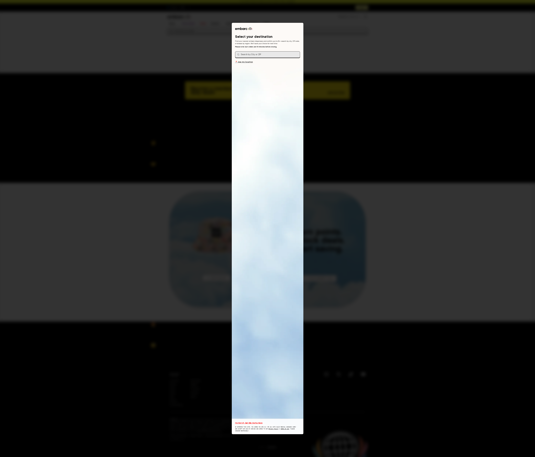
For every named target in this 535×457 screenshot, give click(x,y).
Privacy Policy (273, 429)
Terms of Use (285, 429)
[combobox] (267, 54)
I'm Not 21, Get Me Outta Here (249, 423)
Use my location (244, 62)
